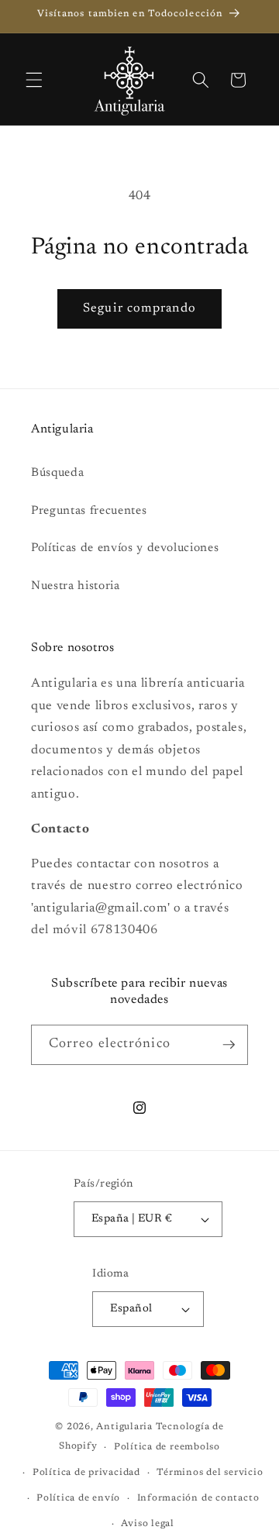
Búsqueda (57, 473)
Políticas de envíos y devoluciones (125, 548)
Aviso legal (147, 1523)
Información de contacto (198, 1498)
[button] (34, 79)
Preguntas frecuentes (88, 511)
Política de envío (78, 1498)
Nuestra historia (75, 586)
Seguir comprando (139, 308)
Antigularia (124, 1427)
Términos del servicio (210, 1472)
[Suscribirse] (228, 1045)
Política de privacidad (86, 1472)
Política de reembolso (167, 1447)
